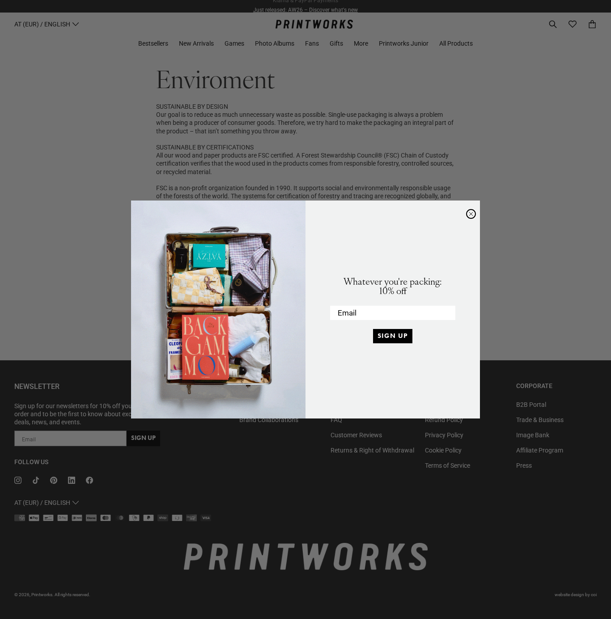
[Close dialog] (471, 213)
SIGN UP (393, 336)
